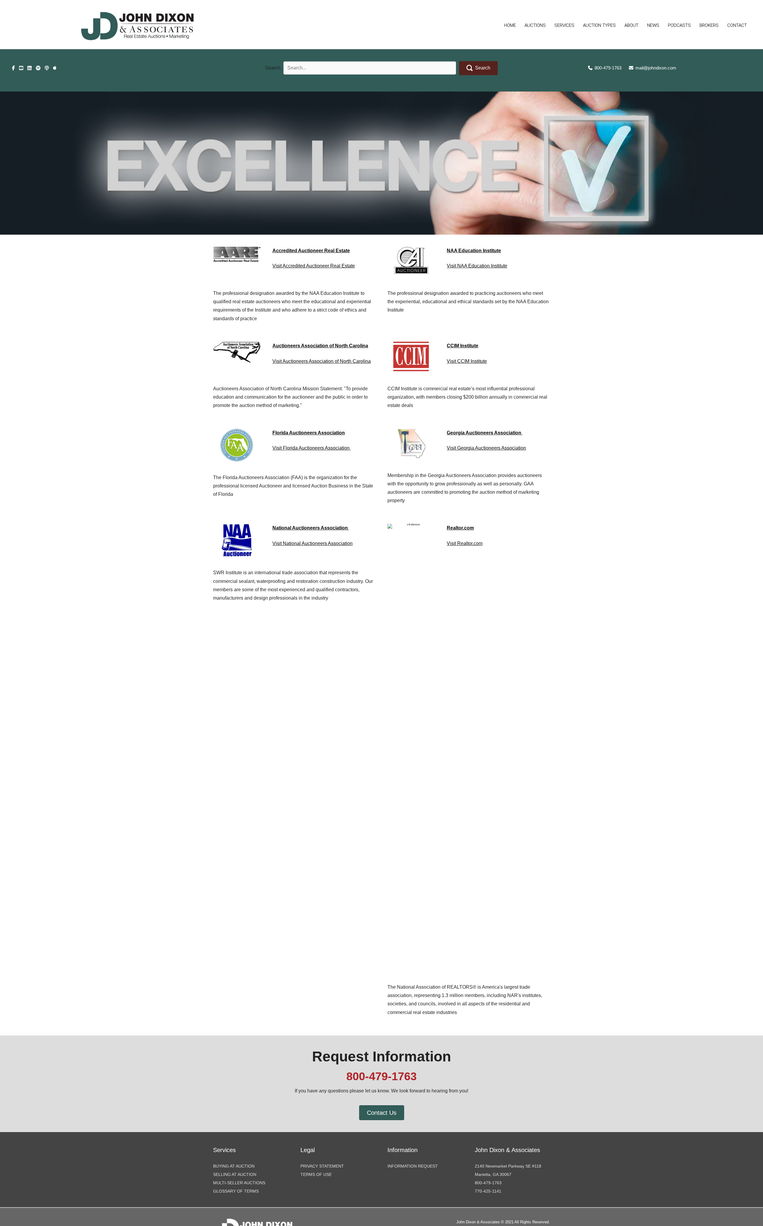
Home (510, 25)
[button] (478, 68)
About (631, 25)
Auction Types (599, 25)
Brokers (709, 25)
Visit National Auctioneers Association (312, 543)
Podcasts (679, 25)
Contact (737, 25)
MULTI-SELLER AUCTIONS (239, 1182)
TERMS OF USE (316, 1174)
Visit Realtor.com (465, 543)
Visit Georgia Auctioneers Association (486, 448)
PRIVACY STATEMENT (322, 1166)
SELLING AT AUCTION (234, 1174)
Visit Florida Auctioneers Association (311, 448)
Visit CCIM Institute (467, 361)
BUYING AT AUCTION (234, 1166)
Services (564, 25)
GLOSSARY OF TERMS (236, 1191)
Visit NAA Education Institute (477, 265)
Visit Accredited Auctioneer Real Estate (313, 265)
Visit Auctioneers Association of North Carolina (321, 361)
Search (272, 67)
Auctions (535, 25)
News (653, 25)
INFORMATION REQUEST (412, 1166)
